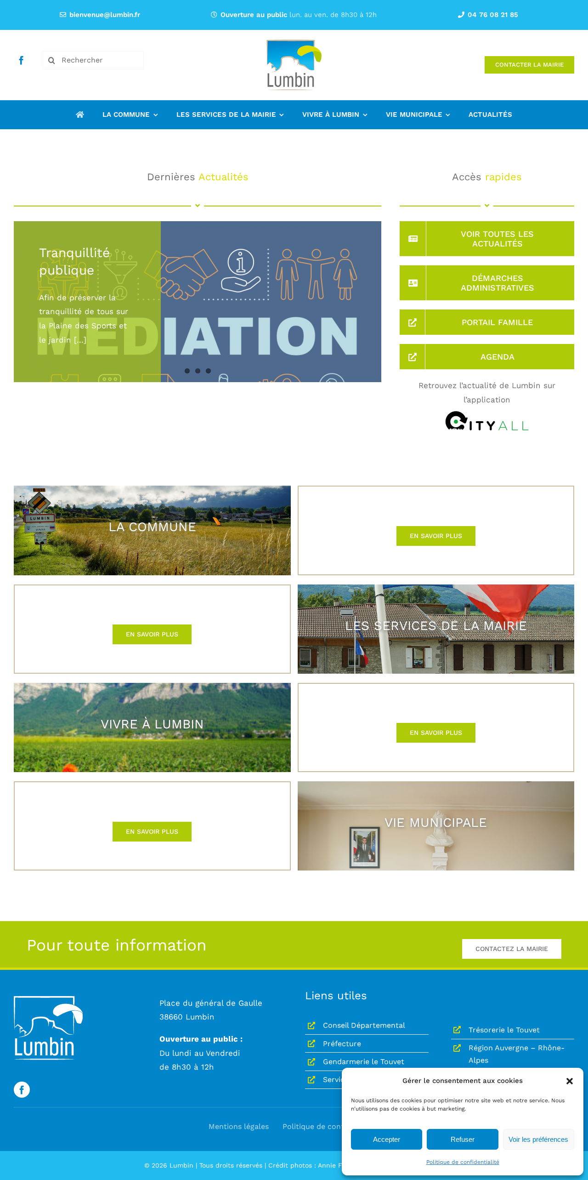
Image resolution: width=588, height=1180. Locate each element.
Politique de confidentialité (462, 1162)
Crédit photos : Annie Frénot (313, 1165)
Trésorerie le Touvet (504, 1029)
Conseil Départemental (364, 1025)
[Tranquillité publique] (197, 336)
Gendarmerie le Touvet (363, 1061)
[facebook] (21, 60)
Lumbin (181, 1165)
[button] (569, 1081)
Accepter (386, 1139)
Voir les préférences (538, 1139)
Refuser (463, 1139)
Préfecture (342, 1043)
